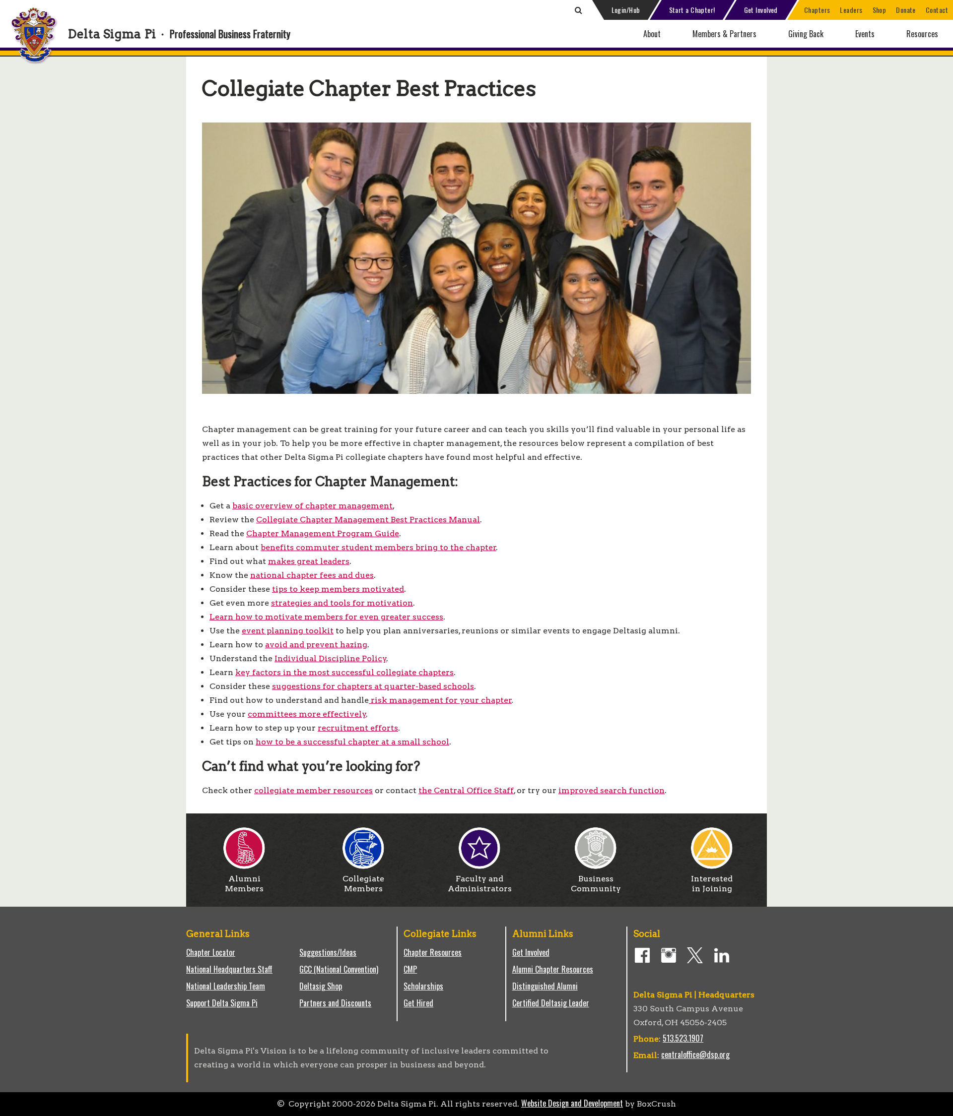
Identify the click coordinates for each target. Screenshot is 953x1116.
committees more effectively (307, 714)
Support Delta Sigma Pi (222, 1003)
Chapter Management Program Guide (322, 533)
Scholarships (423, 986)
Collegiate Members (363, 883)
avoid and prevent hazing (316, 644)
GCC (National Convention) (338, 969)
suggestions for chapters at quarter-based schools (373, 686)
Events (865, 34)
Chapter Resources (433, 952)
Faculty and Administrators (480, 883)
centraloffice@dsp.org (695, 1054)
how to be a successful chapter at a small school (352, 741)
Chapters (817, 9)
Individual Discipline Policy (330, 658)
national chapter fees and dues (312, 575)
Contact (937, 9)
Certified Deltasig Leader (550, 1003)
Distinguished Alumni (545, 986)
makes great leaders (308, 561)
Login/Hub (626, 9)
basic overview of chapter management (312, 505)
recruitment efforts (358, 728)
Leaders (851, 9)
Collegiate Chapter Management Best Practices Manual (368, 519)
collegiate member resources (313, 790)
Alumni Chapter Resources (552, 969)
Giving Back (805, 34)
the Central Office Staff (466, 790)
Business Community (596, 883)
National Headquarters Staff (229, 969)
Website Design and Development (572, 1103)
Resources (922, 34)
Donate (906, 9)
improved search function (611, 790)
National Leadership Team (225, 986)
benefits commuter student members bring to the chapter (378, 547)
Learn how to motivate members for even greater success (326, 616)
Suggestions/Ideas (327, 952)
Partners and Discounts (335, 1003)
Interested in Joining (712, 883)
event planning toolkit (288, 630)
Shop (879, 9)
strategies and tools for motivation (342, 603)
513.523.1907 (683, 1038)
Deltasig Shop (320, 986)
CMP (410, 969)
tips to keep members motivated (338, 589)
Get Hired (418, 1003)
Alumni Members (244, 883)
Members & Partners (724, 34)
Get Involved (761, 9)
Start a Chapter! (692, 9)
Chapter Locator (210, 952)
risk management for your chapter (440, 700)
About (652, 34)
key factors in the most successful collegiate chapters (344, 672)
